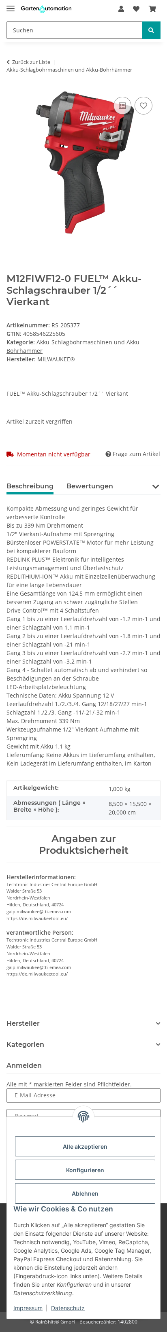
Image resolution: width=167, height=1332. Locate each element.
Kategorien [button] (25, 1044)
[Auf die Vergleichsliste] (122, 106)
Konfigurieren (85, 1170)
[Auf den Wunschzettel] (143, 106)
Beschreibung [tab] (30, 486)
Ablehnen (85, 1193)
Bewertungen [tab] (89, 486)
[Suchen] (151, 30)
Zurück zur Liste (31, 62)
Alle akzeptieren (85, 1146)
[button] (121, 9)
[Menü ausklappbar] (10, 5)
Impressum (28, 1307)
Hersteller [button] (23, 1023)
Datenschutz (68, 1307)
